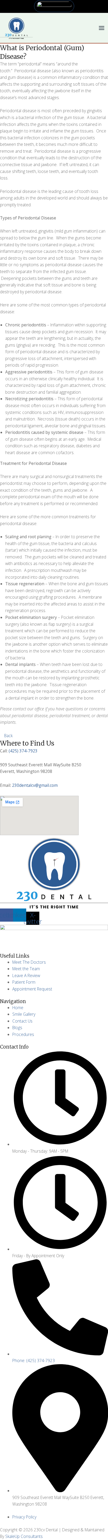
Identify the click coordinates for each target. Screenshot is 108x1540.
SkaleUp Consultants (24, 1536)
